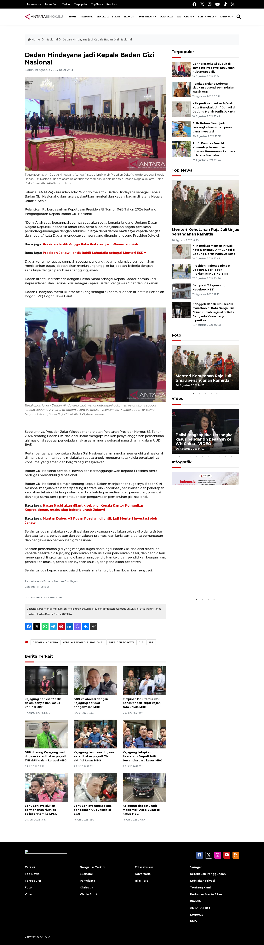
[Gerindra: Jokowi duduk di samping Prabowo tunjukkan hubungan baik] (181, 69)
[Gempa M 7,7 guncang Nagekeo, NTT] (181, 291)
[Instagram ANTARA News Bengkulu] (209, 4)
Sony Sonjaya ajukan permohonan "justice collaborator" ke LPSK (41, 810)
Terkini (66, 4)
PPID (193, 921)
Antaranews (34, 4)
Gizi (141, 642)
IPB (151, 642)
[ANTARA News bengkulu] (44, 16)
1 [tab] (194, 393)
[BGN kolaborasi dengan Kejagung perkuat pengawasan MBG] (95, 680)
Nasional (86, 16)
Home (73, 16)
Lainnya (225, 16)
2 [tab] (200, 393)
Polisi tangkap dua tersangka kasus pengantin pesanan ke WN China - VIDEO (203, 439)
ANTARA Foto (200, 908)
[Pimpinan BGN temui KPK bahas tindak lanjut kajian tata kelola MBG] (144, 680)
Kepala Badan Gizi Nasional (83, 642)
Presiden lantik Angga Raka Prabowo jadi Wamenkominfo (91, 244)
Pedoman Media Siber (206, 894)
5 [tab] (217, 393)
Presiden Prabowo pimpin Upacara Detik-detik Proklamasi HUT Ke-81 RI (211, 270)
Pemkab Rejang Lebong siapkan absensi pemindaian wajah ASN (213, 88)
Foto (176, 335)
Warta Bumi (184, 16)
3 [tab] (205, 393)
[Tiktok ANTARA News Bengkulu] (225, 4)
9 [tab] (226, 457)
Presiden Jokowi (121, 642)
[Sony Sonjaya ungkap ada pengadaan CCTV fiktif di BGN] (95, 787)
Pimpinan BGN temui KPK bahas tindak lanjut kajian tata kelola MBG (142, 703)
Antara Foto (51, 4)
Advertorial (143, 874)
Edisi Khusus (206, 16)
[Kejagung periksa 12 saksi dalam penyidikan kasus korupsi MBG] (46, 680)
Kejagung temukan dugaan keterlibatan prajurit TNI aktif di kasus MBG (94, 756)
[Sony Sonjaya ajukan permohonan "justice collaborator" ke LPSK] (46, 787)
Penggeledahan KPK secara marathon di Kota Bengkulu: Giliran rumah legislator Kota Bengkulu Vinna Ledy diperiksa (213, 312)
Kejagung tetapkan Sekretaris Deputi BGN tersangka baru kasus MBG (142, 756)
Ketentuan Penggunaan (208, 874)
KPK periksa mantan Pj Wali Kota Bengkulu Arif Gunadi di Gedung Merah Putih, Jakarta (213, 107)
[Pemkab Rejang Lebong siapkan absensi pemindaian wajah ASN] (181, 89)
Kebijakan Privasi (202, 880)
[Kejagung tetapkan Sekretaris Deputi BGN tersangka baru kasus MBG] (144, 734)
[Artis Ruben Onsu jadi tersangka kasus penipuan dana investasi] (181, 129)
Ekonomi (129, 16)
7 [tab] (214, 457)
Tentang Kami (200, 887)
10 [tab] (231, 457)
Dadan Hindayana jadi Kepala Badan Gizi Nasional (97, 39)
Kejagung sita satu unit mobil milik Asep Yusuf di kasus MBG (141, 810)
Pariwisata (146, 16)
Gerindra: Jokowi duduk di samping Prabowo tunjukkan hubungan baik (213, 68)
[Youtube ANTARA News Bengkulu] (217, 4)
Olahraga (166, 16)
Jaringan (196, 867)
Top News (97, 4)
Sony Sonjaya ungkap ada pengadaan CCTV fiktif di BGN (93, 810)
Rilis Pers (111, 4)
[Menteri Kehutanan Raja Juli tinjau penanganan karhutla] (205, 202)
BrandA (195, 901)
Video (178, 398)
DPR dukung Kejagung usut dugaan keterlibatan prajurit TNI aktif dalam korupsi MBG (45, 756)
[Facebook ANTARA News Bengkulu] (194, 4)
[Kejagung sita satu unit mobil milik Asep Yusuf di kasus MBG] (144, 787)
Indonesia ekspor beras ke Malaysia (201, 583)
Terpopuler (80, 4)
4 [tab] (211, 393)
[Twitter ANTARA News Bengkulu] (202, 4)
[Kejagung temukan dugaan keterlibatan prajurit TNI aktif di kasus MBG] (95, 734)
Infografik (182, 462)
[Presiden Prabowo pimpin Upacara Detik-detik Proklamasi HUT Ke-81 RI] (181, 271)
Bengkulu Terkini (108, 16)
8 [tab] (220, 457)
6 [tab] (208, 457)
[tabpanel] (205, 367)
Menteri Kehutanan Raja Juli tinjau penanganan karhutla (205, 231)
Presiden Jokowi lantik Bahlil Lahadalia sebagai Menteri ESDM (94, 253)
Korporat (196, 914)
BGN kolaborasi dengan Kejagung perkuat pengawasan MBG (91, 703)
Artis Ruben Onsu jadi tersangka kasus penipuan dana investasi (212, 127)
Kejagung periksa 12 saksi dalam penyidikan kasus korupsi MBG (43, 703)
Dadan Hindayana (45, 642)
